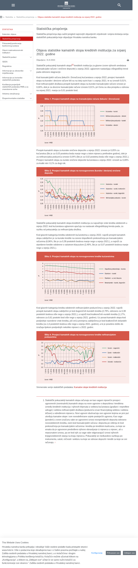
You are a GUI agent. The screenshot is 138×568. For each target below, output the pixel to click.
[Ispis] (128, 60)
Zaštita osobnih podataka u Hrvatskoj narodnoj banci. (55, 563)
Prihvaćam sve (113, 553)
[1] (73, 65)
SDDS (4, 62)
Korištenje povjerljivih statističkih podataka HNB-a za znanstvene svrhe (15, 86)
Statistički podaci (9, 57)
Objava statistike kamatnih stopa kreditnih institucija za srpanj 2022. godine (69, 17)
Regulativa (6, 66)
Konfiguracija (96, 553)
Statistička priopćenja (25, 17)
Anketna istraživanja (11, 94)
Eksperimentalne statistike (13, 98)
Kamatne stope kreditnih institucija (90, 387)
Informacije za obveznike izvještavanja (12, 72)
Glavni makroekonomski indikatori (12, 51)
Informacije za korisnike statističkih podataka (12, 79)
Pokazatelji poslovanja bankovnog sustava (11, 44)
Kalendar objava (9, 34)
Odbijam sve (129, 553)
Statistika (9, 17)
